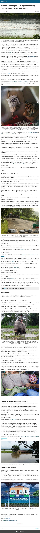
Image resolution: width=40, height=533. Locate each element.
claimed (10, 52)
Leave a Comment (20, 523)
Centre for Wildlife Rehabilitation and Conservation (19, 81)
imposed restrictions (10, 278)
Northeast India (14, 520)
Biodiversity (5, 520)
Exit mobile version (20, 531)
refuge (9, 73)
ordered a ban (15, 267)
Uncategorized (7, 518)
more (5, 288)
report (12, 261)
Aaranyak (21, 249)
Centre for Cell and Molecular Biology (19, 163)
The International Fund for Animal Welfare (8, 133)
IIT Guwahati (13, 419)
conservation (9, 520)
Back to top (37, 528)
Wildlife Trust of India (33, 132)
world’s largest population (31, 56)
